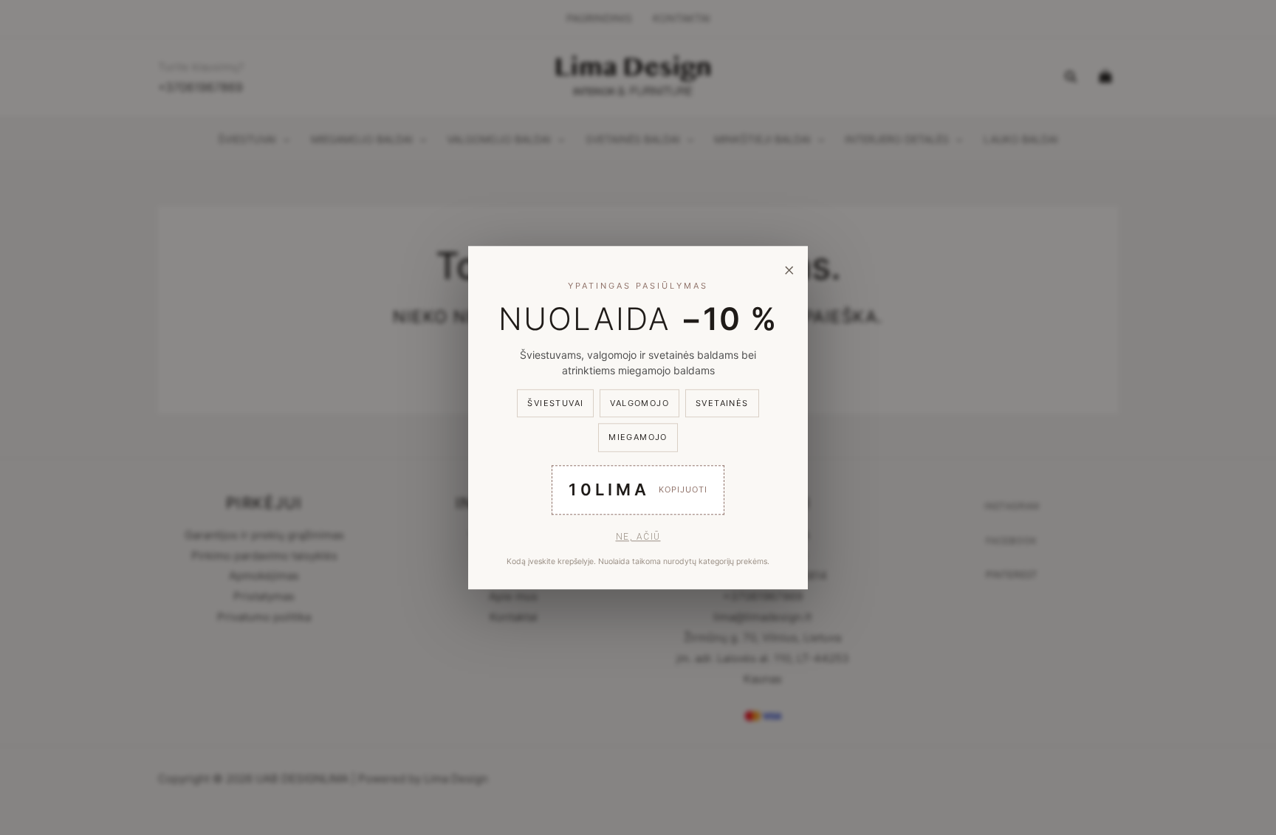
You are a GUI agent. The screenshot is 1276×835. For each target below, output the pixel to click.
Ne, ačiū (638, 536)
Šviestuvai (555, 403)
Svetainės (722, 403)
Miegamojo (638, 437)
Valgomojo (639, 403)
